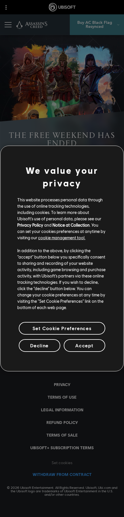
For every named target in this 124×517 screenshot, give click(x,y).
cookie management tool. (61, 237)
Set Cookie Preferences (62, 328)
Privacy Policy (30, 224)
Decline (39, 345)
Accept (84, 345)
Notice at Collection (71, 224)
